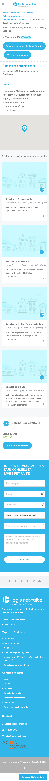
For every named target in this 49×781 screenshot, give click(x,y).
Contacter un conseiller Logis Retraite (24, 46)
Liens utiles (8, 702)
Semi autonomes (11, 643)
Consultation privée (12, 693)
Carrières (7, 688)
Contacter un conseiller (17, 445)
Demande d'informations (33, 777)
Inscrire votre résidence (14, 620)
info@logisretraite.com (16, 736)
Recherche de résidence (14, 698)
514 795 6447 (11, 730)
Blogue (6, 684)
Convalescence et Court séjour (17, 665)
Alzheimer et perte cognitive (16, 652)
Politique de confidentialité (15, 707)
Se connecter (9, 624)
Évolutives (8, 648)
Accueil (6, 679)
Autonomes (8, 639)
